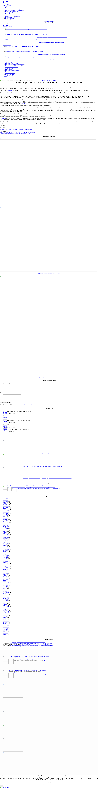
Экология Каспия (9, 19)
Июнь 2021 (5, 573)
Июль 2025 (5, 514)
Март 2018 (5, 619)
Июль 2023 (5, 543)
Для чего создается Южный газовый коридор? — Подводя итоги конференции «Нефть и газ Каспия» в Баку (47, 478)
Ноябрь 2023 (5, 538)
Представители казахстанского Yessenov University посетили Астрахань (16, 133)
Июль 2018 (5, 615)
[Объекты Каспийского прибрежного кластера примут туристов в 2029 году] (13, 737)
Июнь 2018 (5, 616)
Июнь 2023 (5, 544)
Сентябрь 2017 (6, 627)
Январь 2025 (5, 521)
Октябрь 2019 (6, 597)
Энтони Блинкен (28, 129)
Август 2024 (5, 527)
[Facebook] (1, 23)
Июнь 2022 (5, 558)
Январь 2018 (5, 622)
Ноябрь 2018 (5, 610)
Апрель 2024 (5, 532)
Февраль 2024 (6, 534)
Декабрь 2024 (6, 522)
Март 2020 (5, 591)
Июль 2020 (5, 586)
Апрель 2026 (5, 503)
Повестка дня (6, 4)
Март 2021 (5, 576)
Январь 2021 (5, 579)
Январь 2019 (5, 607)
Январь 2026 (5, 507)
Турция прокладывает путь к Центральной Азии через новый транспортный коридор (42, 466)
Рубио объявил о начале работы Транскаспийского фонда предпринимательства (49, 204)
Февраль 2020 (6, 592)
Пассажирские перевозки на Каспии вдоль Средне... (19, 420)
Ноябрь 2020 (5, 581)
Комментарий (3, 392)
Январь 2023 (5, 550)
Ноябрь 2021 (5, 567)
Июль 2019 (5, 600)
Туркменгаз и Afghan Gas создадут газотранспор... (18, 429)
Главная (2, 78)
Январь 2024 (5, 536)
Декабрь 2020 (6, 580)
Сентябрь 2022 (6, 555)
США (7, 129)
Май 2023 (5, 545)
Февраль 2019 (6, 606)
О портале (5, 21)
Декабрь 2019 (6, 594)
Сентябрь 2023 (6, 540)
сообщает (10, 90)
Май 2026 (5, 502)
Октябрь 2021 (6, 568)
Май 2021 (5, 574)
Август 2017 (5, 628)
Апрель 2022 (5, 561)
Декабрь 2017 (6, 623)
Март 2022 (5, 562)
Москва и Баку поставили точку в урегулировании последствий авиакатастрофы (51, 54)
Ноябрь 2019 (5, 595)
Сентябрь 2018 (6, 612)
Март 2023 (5, 548)
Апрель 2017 (5, 633)
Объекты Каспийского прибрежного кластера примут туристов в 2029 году (51, 42)
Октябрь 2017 (6, 625)
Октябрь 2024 (6, 525)
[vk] (7, 23)
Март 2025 (5, 519)
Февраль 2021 (6, 577)
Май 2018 (5, 617)
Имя (1, 395)
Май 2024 (5, 531)
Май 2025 (5, 516)
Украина (22, 129)
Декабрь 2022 (6, 551)
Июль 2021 (5, 571)
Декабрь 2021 (6, 566)
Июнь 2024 (5, 530)
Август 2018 (5, 613)
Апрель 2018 (5, 618)
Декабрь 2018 (6, 609)
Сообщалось (3, 118)
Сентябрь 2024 (6, 526)
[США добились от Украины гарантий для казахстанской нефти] (48, 207)
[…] (35, 657)
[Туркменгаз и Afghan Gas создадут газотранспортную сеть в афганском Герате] (13, 751)
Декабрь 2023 (6, 537)
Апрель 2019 (5, 604)
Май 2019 (5, 603)
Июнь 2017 (5, 630)
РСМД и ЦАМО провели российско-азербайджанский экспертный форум (28, 642)
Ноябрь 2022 (5, 552)
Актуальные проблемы (8, 12)
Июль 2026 (5, 500)
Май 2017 (5, 631)
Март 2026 (5, 504)
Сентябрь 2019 (6, 598)
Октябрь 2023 (6, 539)
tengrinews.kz (25, 103)
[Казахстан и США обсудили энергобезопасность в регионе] (48, 276)
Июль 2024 (5, 528)
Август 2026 (5, 498)
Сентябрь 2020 (6, 583)
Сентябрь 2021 (6, 569)
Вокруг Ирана (8, 13)
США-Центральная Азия (14, 129)
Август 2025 (5, 513)
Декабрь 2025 (6, 508)
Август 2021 (5, 570)
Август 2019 (5, 599)
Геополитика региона (7, 3)
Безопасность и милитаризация (12, 16)
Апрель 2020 (5, 589)
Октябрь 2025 (6, 510)
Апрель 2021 (5, 575)
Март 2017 (5, 634)
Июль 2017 (5, 629)
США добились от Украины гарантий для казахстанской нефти (49, 273)
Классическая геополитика (11, 7)
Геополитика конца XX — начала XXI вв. (14, 10)
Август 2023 (5, 542)
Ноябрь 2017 (5, 624)
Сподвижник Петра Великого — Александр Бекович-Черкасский (37, 453)
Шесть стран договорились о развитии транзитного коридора (35, 644)
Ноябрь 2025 (5, 509)
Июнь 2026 (5, 501)
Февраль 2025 (6, 520)
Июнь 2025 (5, 515)
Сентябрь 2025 (6, 512)
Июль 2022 (5, 557)
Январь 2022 (5, 564)
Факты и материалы (7, 6)
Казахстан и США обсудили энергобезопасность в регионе (49, 377)
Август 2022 (5, 556)
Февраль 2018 (6, 621)
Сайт (1, 400)
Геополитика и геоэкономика (12, 15)
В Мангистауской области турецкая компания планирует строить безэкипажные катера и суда (31, 645)
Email (1, 397)
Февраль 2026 (6, 506)
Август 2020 (5, 585)
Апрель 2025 (5, 518)
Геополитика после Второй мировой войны (15, 9)
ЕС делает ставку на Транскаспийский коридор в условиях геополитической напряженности (31, 643)
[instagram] (4, 23)
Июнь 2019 (5, 601)
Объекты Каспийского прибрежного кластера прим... (19, 424)
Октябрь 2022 (6, 554)
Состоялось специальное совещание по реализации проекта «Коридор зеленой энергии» (51, 31)
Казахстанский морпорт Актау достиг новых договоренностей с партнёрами (17, 132)
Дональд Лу (2, 129)
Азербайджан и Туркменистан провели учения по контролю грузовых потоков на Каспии (52, 37)
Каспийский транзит (10, 17)
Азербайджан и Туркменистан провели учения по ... (19, 415)
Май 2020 (5, 588)
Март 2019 (5, 605)
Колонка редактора (7, 5)
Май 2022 (5, 560)
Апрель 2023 (5, 546)
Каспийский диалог (9, 18)
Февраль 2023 (6, 549)
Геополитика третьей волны (11, 11)
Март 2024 (5, 533)
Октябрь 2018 (6, 611)
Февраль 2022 (6, 563)
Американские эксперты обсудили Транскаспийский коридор (51, 59)
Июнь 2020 (5, 587)
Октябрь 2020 (6, 582)
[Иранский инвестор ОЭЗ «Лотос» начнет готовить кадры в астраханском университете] (13, 764)
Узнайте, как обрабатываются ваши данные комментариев (37, 404)
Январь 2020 (5, 593)
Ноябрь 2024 (5, 524)
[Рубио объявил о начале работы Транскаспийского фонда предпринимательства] (48, 139)
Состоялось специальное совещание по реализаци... (19, 411)
